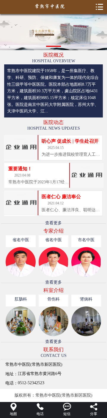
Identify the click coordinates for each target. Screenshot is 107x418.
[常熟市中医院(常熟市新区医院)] (53, 6)
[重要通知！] (86, 175)
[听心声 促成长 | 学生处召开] (20, 147)
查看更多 (53, 223)
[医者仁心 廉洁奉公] (20, 202)
